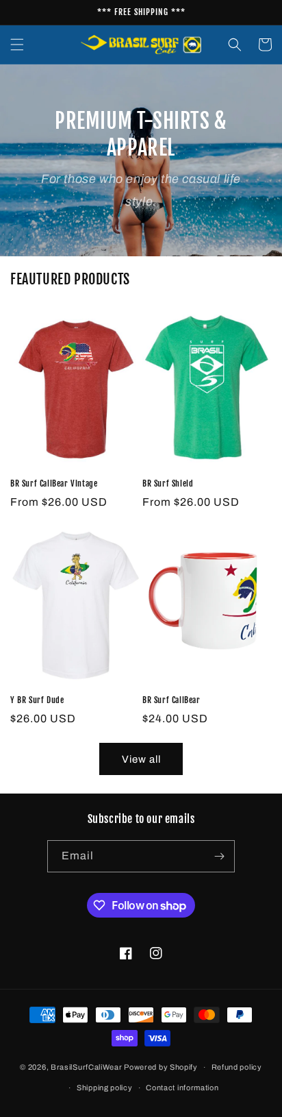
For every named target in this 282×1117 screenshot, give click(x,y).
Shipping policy (105, 1087)
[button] (17, 44)
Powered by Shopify (161, 1067)
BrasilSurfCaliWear (87, 1067)
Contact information (182, 1087)
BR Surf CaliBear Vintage (53, 483)
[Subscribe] (219, 856)
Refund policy (237, 1067)
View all (141, 759)
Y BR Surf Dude (37, 700)
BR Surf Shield (167, 483)
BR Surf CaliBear (171, 700)
